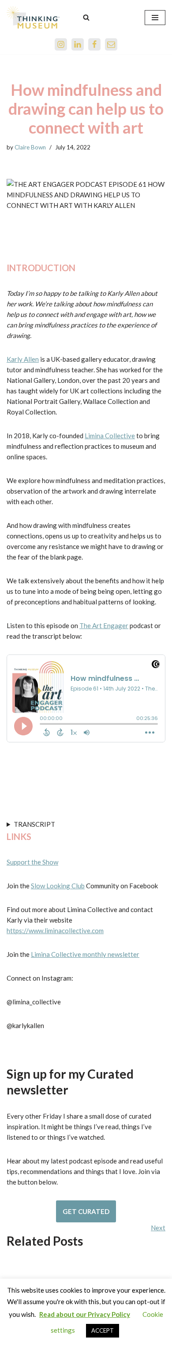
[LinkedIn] (77, 44)
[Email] (111, 44)
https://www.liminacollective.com (55, 930)
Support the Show (32, 862)
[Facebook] (94, 44)
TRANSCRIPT (34, 824)
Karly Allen (23, 359)
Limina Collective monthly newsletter (85, 954)
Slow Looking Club (58, 886)
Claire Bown (30, 147)
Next (158, 1228)
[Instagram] (61, 44)
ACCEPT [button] (102, 1330)
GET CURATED (86, 1211)
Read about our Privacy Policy (84, 1314)
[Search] (86, 17)
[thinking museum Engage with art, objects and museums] (33, 17)
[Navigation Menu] (155, 17)
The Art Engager (103, 625)
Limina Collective (110, 436)
